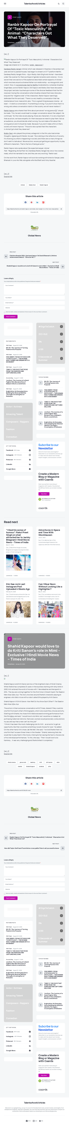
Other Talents (17, 17)
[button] (5, 3)
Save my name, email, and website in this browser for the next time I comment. (26, 312)
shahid (20, 766)
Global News (34, 235)
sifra (49, 766)
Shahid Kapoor (30, 766)
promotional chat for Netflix (27, 85)
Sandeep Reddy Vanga (12, 69)
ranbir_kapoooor (36, 65)
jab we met (23, 762)
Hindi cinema (12, 762)
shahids (41, 766)
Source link (8, 176)
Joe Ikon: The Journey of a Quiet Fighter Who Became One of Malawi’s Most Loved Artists (17, 382)
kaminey (32, 762)
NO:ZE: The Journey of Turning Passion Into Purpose (17, 348)
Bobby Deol (8, 133)
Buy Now (44, 494)
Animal (23, 185)
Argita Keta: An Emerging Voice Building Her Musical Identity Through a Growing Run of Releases (17, 393)
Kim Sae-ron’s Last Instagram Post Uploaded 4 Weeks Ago (18, 586)
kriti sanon (49, 762)
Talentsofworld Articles (34, 3)
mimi (58, 762)
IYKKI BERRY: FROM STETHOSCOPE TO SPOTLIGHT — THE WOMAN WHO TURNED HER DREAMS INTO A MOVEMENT (18, 359)
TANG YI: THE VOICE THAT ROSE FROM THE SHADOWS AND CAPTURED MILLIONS (17, 371)
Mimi (12, 716)
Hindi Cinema (56, 684)
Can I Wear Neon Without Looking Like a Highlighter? (50, 586)
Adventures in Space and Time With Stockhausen (49, 532)
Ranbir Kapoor (9, 110)
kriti (41, 762)
